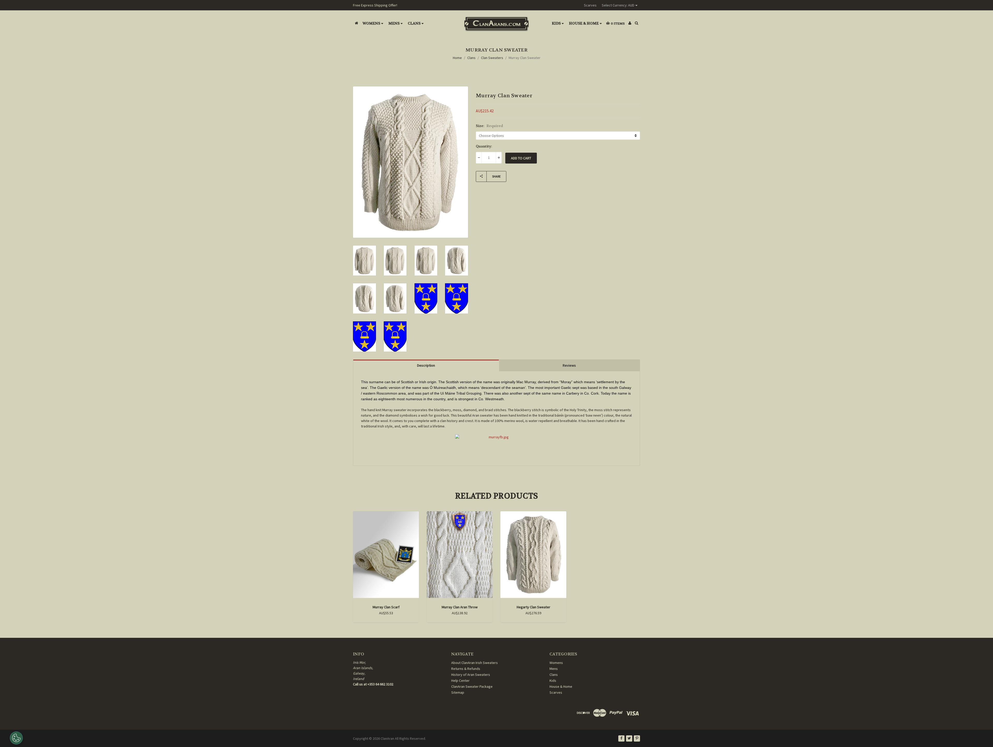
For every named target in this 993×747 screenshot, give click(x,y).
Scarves (590, 5)
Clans (414, 23)
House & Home (584, 23)
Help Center (460, 680)
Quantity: (484, 146)
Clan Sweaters (492, 57)
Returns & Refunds (465, 668)
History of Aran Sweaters (470, 674)
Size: (489, 125)
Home (457, 57)
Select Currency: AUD (618, 5)
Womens (371, 23)
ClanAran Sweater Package (472, 686)
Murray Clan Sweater (524, 57)
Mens (394, 23)
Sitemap (457, 692)
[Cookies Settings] (16, 737)
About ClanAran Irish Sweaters (474, 662)
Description (426, 365)
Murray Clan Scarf (386, 607)
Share (496, 176)
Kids (556, 23)
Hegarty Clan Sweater (533, 607)
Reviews (569, 365)
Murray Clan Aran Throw (460, 607)
